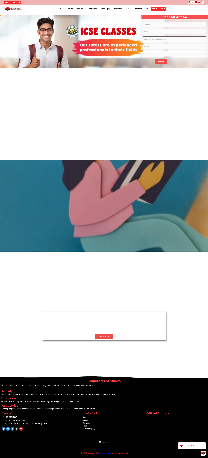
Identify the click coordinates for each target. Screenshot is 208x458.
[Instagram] (195, 2)
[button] (12, 2)
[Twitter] (192, 2)
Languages (105, 9)
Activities (93, 9)
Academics (81, 9)
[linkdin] (202, 2)
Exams (128, 9)
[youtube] (199, 2)
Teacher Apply (158, 9)
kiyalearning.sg (104, 453)
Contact (138, 9)
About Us (71, 9)
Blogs (145, 9)
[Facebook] (189, 2)
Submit (161, 61)
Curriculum (118, 9)
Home (62, 9)
